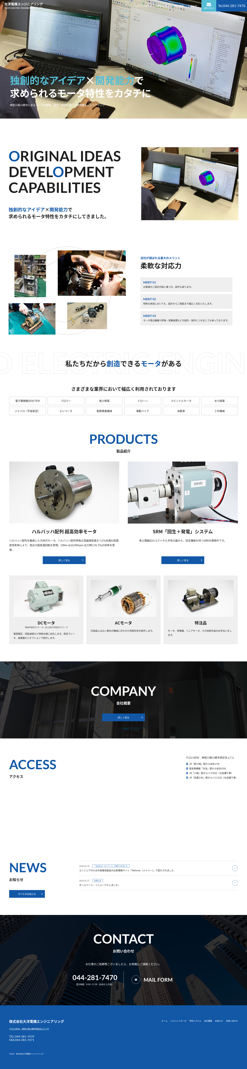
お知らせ (192, 5)
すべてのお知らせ (27, 894)
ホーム (126, 5)
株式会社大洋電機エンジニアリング (36, 1021)
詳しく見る (64, 560)
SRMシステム (163, 5)
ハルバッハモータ (143, 5)
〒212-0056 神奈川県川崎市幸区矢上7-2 (28, 1028)
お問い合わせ (209, 8)
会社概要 (179, 5)
